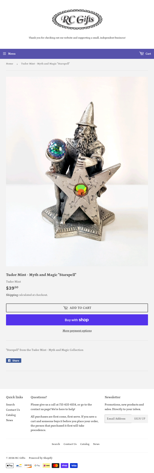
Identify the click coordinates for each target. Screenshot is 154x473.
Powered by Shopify (41, 458)
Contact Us (13, 410)
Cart (148, 53)
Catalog (11, 415)
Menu (11, 53)
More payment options (77, 330)
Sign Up (139, 418)
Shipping (12, 295)
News (9, 420)
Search (10, 404)
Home (9, 63)
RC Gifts (20, 458)
